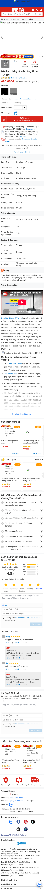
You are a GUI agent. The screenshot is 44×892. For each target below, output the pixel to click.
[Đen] (5, 91)
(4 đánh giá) (13, 78)
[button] (41, 37)
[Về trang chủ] (18, 9)
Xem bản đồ (31, 862)
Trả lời (7, 643)
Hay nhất (14, 631)
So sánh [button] (17, 453)
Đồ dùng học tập (12, 19)
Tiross (16, 99)
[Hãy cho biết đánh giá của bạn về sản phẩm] (22, 598)
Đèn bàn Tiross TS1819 (11, 318)
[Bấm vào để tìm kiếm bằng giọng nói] (36, 14)
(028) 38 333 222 (16, 801)
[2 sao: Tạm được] (14, 584)
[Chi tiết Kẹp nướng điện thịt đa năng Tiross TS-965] (33, 752)
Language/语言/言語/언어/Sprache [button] (14, 835)
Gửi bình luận (36, 730)
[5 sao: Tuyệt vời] (38, 584)
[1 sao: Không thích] (5, 584)
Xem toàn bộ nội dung (21, 414)
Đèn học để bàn (27, 19)
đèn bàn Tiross (15, 364)
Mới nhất (5, 631)
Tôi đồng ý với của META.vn (22, 619)
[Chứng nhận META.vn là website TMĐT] (21, 844)
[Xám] (13, 91)
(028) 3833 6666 (16, 870)
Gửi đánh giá (36, 624)
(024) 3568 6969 (16, 797)
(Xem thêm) (30, 129)
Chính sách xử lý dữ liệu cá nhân (27, 618)
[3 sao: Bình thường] (22, 584)
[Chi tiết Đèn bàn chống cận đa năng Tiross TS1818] (11, 432)
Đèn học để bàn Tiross (28, 99)
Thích (17, 643)
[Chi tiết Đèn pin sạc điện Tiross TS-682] (11, 752)
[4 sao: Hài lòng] (30, 584)
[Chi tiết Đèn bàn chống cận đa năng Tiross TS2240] (11, 470)
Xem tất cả (37, 460)
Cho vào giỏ (5, 113)
